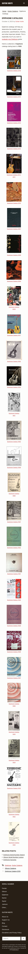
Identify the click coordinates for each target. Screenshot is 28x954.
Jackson (5, 904)
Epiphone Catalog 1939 (14, 626)
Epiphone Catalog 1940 (14, 600)
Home (4, 11)
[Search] (23, 938)
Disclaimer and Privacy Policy (11, 932)
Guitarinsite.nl (15, 949)
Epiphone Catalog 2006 (14, 255)
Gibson (4, 891)
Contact (4, 926)
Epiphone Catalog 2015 (14, 97)
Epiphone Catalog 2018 (14, 70)
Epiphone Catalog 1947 (14, 522)
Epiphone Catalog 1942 (14, 547)
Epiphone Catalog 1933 (14, 788)
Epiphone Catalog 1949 (14, 467)
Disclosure (5, 929)
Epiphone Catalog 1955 (14, 361)
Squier (4, 901)
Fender (4, 888)
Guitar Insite (7, 3)
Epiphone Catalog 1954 (14, 387)
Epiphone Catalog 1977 (14, 335)
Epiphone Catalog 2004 (14, 281)
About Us (5, 917)
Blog (3, 923)
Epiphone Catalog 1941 (14, 574)
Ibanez (4, 898)
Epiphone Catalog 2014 (14, 123)
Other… (4, 907)
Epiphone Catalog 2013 (14, 149)
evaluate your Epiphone (10, 39)
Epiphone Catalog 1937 (14, 678)
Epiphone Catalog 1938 (14, 652)
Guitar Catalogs (13, 11)
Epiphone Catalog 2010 (14, 203)
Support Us (6, 920)
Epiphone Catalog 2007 (14, 229)
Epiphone (8, 865)
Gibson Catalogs (10, 868)
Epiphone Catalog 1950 (14, 441)
